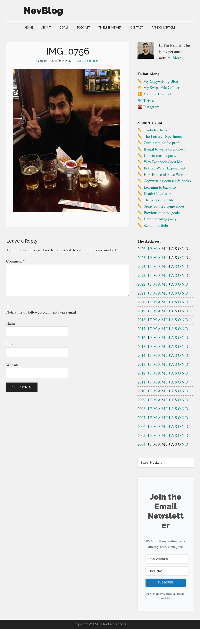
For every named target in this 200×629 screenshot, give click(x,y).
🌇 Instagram (148, 106)
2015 (141, 346)
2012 (141, 373)
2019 (141, 311)
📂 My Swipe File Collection (161, 87)
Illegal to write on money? (165, 149)
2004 (141, 444)
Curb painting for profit (162, 142)
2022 (141, 284)
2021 (141, 293)
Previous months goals (162, 212)
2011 (141, 382)
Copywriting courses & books (167, 180)
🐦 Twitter (146, 100)
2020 (141, 302)
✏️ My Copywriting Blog (158, 81)
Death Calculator (157, 193)
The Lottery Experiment (163, 136)
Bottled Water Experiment (164, 168)
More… (179, 57)
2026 (141, 248)
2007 (141, 417)
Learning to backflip (160, 187)
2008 (141, 408)
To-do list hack (155, 130)
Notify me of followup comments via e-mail (41, 312)
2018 (141, 319)
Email (11, 344)
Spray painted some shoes (164, 206)
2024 (141, 266)
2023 (141, 275)
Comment (15, 261)
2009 (141, 399)
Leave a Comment (88, 60)
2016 (141, 337)
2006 (141, 426)
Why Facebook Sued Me (163, 161)
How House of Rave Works (165, 174)
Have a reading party (160, 218)
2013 (141, 364)
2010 (141, 390)
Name (11, 323)
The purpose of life (159, 199)
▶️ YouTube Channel (154, 94)
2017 (141, 328)
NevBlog (43, 10)
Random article (155, 225)
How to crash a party (160, 155)
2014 (141, 355)
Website (12, 364)
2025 (141, 257)
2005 (141, 435)
